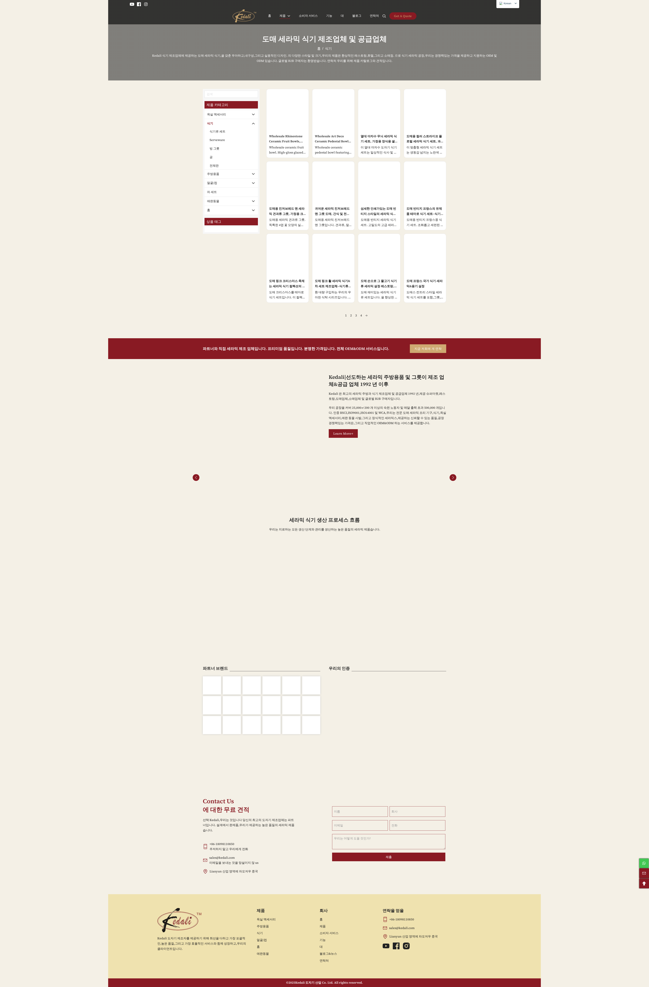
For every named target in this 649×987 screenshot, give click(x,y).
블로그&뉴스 (328, 954)
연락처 (374, 16)
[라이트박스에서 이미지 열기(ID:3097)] (373, 477)
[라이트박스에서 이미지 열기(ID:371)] (324, 477)
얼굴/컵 (212, 183)
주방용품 (213, 174)
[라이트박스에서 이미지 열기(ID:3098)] (406, 477)
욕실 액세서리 (216, 114)
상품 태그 (214, 221)
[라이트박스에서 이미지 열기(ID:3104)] (276, 477)
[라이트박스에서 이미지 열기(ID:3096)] (211, 477)
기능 (329, 16)
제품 (283, 16)
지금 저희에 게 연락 (428, 349)
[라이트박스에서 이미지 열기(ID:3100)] (259, 477)
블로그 (356, 16)
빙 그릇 (214, 148)
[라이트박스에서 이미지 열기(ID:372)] (341, 477)
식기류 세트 (217, 131)
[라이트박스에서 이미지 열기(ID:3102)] (422, 477)
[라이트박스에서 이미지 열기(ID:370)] (308, 477)
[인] (146, 4)
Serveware (217, 140)
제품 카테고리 (217, 104)
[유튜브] (132, 4)
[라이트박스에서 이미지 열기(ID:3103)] (438, 477)
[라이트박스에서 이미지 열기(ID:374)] (389, 477)
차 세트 (212, 192)
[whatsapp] (644, 863)
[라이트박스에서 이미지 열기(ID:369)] (292, 477)
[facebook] (139, 4)
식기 (210, 123)
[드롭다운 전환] (288, 15)
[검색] (384, 16)
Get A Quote (403, 16)
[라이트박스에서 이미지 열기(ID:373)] (357, 477)
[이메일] (644, 873)
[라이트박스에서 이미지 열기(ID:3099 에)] (243, 477)
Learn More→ (343, 433)
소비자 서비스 (308, 16)
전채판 (214, 165)
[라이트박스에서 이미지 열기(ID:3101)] (227, 477)
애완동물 (213, 201)
